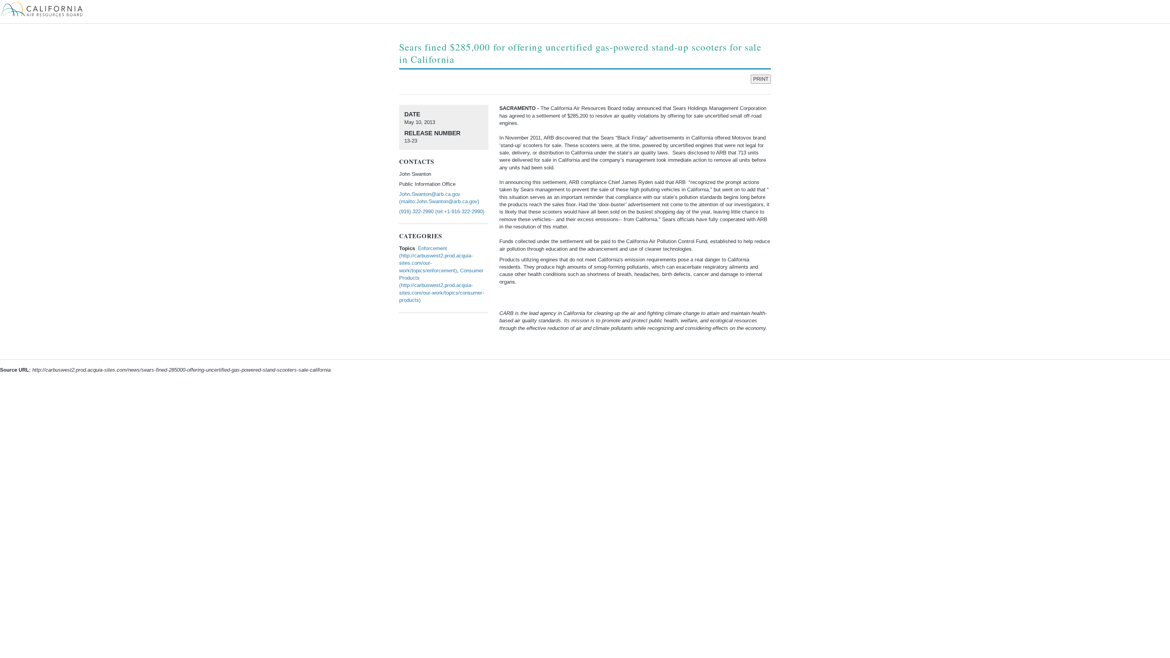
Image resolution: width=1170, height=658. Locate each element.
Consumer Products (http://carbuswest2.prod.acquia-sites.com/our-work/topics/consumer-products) (441, 285)
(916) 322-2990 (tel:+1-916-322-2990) (441, 211)
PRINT (760, 79)
